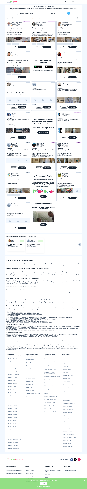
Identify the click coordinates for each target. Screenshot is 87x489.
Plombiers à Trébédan (12, 411)
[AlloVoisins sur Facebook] (71, 459)
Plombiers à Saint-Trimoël (13, 426)
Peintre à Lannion (29, 387)
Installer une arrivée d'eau (67, 446)
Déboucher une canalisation (68, 384)
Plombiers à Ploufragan (12, 371)
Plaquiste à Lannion (30, 390)
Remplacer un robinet (66, 391)
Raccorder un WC (66, 372)
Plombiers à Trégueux (12, 383)
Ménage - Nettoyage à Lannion (50, 396)
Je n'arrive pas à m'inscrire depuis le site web (13, 472)
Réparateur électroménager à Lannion (52, 379)
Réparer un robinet (66, 418)
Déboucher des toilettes (67, 394)
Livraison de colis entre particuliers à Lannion (51, 392)
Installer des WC (65, 357)
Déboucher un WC (66, 397)
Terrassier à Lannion (30, 396)
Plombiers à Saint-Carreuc (13, 445)
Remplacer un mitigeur (66, 440)
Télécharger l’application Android (70, 470)
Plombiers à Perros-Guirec (13, 374)
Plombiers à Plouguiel (12, 408)
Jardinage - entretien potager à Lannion (52, 358)
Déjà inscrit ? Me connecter (43, 486)
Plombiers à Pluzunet (12, 405)
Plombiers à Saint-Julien (13, 433)
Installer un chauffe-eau (67, 431)
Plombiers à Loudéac (12, 392)
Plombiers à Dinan (12, 361)
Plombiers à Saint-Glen (12, 402)
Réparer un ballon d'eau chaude (68, 403)
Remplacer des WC (66, 363)
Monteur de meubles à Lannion (32, 362)
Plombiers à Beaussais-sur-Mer (14, 448)
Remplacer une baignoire (67, 406)
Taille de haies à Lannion (49, 408)
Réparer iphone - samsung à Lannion (51, 382)
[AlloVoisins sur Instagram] (79, 459)
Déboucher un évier (66, 378)
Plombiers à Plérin (11, 365)
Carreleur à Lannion (30, 369)
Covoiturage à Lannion (48, 389)
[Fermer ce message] (85, 480)
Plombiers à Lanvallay (12, 417)
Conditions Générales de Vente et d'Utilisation (53, 468)
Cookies (46, 477)
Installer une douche (66, 369)
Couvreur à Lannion (30, 375)
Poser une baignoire (66, 360)
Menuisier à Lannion (30, 384)
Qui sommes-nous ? (29, 468)
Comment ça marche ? (30, 470)
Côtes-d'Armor (22, 257)
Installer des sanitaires (66, 421)
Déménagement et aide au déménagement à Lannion (49, 373)
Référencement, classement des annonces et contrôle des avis (53, 474)
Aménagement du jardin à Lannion (51, 361)
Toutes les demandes (29, 473)
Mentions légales (48, 475)
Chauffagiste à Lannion (31, 372)
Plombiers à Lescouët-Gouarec (14, 439)
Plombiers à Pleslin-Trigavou (13, 436)
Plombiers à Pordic (12, 386)
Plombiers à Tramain (12, 430)
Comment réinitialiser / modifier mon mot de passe (14, 474)
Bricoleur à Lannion (30, 359)
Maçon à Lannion (29, 381)
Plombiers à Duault (12, 423)
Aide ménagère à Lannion (49, 402)
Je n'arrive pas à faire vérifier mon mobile (13, 468)
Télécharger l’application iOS (70, 468)
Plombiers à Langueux (12, 377)
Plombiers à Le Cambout (13, 442)
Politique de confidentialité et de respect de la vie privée (53, 471)
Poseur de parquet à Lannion (32, 365)
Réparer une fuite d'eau (67, 387)
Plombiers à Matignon (12, 420)
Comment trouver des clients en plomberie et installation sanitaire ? (21, 286)
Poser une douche (66, 381)
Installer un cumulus (66, 415)
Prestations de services (11, 257)
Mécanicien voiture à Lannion (50, 386)
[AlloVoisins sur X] (75, 459)
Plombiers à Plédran (12, 389)
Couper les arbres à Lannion (50, 369)
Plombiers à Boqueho (12, 399)
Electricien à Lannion (30, 378)
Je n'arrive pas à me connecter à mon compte (14, 470)
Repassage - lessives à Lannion (50, 399)
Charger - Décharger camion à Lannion (52, 376)
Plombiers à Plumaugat (12, 414)
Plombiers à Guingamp (12, 368)
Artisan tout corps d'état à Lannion (33, 393)
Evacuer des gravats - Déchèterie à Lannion (51, 412)
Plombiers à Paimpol (12, 380)
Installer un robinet (66, 400)
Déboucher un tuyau (66, 428)
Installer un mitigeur (66, 425)
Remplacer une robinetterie (68, 434)
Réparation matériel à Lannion (50, 416)
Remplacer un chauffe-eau (67, 409)
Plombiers (18, 257)
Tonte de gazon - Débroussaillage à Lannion (51, 365)
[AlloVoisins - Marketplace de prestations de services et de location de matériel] (12, 2)
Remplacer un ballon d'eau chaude (69, 437)
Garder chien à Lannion (49, 405)
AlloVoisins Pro (28, 472)
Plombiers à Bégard (12, 396)
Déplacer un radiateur (66, 443)
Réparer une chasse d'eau (67, 375)
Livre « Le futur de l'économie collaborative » (33, 476)
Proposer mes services (29, 475)
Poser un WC (65, 366)
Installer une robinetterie (67, 412)
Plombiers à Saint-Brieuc (13, 358)
